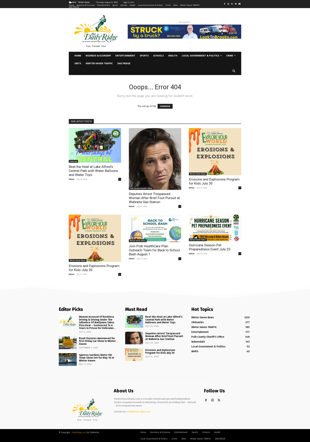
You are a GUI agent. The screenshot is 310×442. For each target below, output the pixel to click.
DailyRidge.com (79, 432)
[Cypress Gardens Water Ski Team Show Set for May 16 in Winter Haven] (68, 359)
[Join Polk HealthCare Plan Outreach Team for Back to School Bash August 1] (155, 228)
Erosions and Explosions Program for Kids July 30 (160, 352)
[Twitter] (232, 4)
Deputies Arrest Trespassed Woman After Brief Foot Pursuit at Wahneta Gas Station (154, 198)
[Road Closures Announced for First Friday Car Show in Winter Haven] (68, 343)
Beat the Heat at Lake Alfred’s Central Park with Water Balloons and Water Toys (93, 171)
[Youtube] (239, 4)
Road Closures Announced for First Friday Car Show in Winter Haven (97, 341)
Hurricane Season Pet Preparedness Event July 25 (209, 247)
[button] (234, 71)
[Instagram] (228, 4)
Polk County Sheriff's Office (141, 188)
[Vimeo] (236, 4)
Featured (73, 161)
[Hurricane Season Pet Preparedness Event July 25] (215, 228)
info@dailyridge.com (138, 411)
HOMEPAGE (165, 106)
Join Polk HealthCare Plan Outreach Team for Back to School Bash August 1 (154, 250)
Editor (71, 179)
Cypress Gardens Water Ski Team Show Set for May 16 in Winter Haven (96, 357)
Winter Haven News (198, 174)
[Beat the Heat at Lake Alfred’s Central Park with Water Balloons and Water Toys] (95, 145)
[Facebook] (225, 4)
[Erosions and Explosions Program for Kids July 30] (215, 151)
